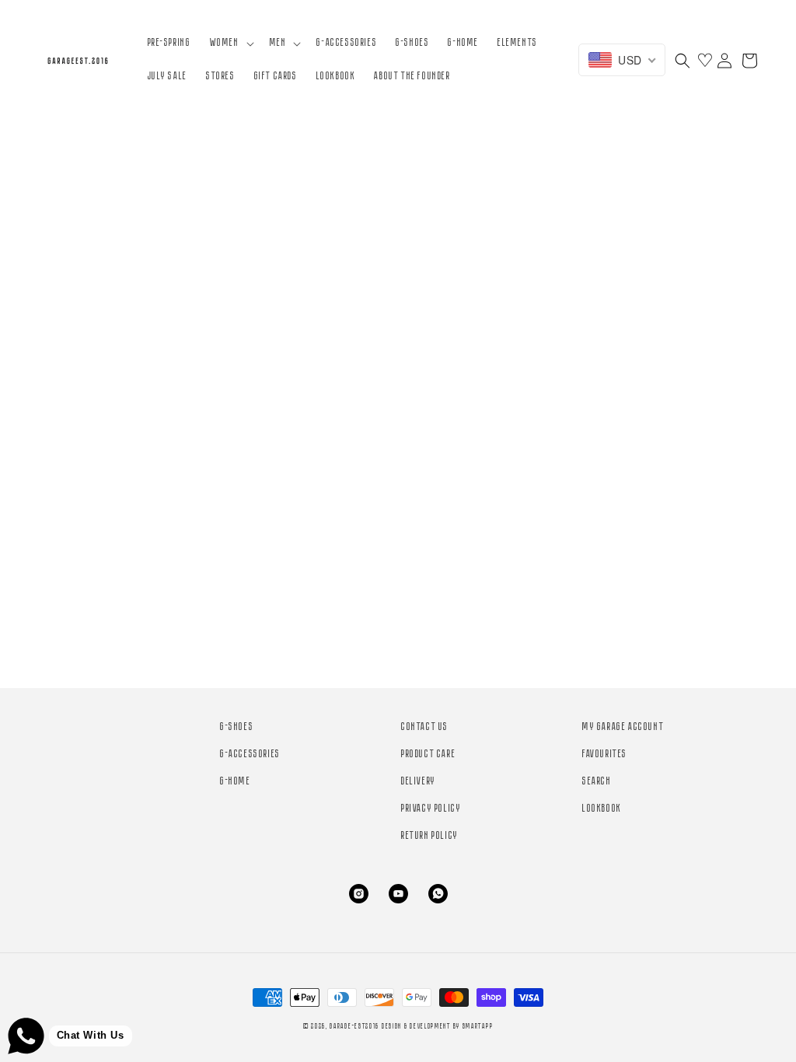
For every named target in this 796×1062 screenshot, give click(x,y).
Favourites (604, 754)
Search (597, 782)
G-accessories (250, 754)
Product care (428, 754)
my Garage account (623, 727)
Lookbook (602, 809)
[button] (230, 43)
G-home (235, 782)
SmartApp (478, 1026)
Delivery (418, 782)
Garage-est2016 (354, 1026)
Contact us (425, 727)
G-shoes (236, 727)
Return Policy (430, 836)
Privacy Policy (431, 809)
